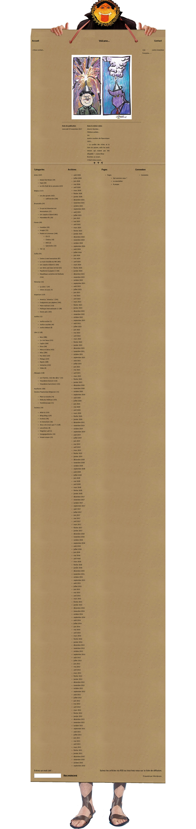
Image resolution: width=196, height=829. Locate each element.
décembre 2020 (79, 385)
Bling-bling (43, 416)
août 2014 (77, 620)
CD (46, 236)
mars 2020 (77, 413)
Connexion (144, 175)
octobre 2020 (78, 391)
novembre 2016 (79, 537)
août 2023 (77, 286)
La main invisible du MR (48, 262)
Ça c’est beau (44, 340)
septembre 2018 (79, 469)
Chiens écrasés (45, 290)
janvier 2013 (78, 679)
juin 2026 (77, 181)
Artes (36, 175)
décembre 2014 (79, 608)
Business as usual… (94, 157)
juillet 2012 (77, 698)
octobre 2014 (78, 614)
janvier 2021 (78, 382)
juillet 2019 (77, 438)
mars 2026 (77, 190)
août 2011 (77, 732)
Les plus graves (45, 196)
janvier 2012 (78, 716)
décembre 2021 (79, 348)
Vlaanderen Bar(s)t (46, 381)
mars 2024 (77, 265)
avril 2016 (77, 559)
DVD (47, 243)
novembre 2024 (79, 240)
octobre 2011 (78, 726)
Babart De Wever (46, 180)
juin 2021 (77, 367)
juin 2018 (77, 478)
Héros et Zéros (45, 350)
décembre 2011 (79, 719)
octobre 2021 (78, 354)
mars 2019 (77, 450)
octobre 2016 (78, 540)
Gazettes (43, 227)
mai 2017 (77, 518)
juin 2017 (77, 515)
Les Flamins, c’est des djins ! (50, 378)
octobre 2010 (78, 763)
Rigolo (42, 362)
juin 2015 (77, 589)
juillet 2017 (77, 512)
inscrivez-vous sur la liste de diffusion (144, 771)
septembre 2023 (79, 283)
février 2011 (78, 750)
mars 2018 (77, 487)
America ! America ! (47, 299)
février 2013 (78, 676)
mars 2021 (77, 376)
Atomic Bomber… (93, 129)
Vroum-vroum (45, 437)
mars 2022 (77, 339)
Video (42, 368)
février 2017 (78, 528)
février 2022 (78, 342)
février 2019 (78, 453)
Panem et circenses (47, 233)
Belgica (36, 191)
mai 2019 (77, 444)
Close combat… (38, 50)
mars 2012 (77, 710)
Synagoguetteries (46, 434)
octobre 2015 (78, 577)
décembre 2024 (79, 237)
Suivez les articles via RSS (111, 771)
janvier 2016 (78, 568)
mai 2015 (77, 593)
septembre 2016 (79, 543)
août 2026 (77, 175)
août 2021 (77, 361)
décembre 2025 (79, 200)
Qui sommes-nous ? (120, 178)
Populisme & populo (47, 271)
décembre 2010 (79, 757)
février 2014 (78, 639)
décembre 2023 (79, 274)
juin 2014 (77, 627)
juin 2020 (77, 404)
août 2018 (77, 472)
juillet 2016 (77, 549)
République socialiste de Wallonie (52, 274)
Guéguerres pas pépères (48, 302)
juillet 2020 (77, 401)
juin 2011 (77, 738)
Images (42, 230)
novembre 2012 (79, 685)
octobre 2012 (78, 688)
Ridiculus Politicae (46, 400)
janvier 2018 (78, 494)
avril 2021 (77, 373)
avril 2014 (77, 633)
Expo (41, 183)
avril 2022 (77, 336)
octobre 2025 (78, 206)
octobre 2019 (78, 429)
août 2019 (77, 435)
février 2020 (78, 416)
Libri (35, 332)
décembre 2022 (79, 311)
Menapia (37, 373)
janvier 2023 (78, 308)
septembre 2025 (79, 209)
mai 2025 (77, 221)
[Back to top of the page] (98, 164)
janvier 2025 (78, 234)
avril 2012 (77, 707)
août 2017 (77, 509)
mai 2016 (77, 555)
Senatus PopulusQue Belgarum (45, 392)
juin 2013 (77, 664)
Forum (36, 222)
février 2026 (78, 194)
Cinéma (48, 240)
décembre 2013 (79, 645)
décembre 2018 (79, 460)
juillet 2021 (77, 364)
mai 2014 (77, 630)
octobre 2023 (78, 280)
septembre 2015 (79, 580)
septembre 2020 (79, 395)
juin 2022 (77, 330)
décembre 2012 (79, 682)
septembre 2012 (79, 692)
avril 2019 (77, 447)
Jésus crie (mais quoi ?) (48, 425)
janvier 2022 (78, 345)
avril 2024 (77, 262)
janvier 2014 (78, 642)
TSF (41, 249)
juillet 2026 (77, 178)
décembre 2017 (79, 497)
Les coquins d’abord (47, 265)
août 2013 (77, 658)
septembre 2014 (79, 617)
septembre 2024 (79, 246)
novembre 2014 (79, 611)
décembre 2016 (79, 534)
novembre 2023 (79, 277)
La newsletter (118, 181)
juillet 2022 (77, 327)
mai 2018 (77, 481)
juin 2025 (77, 218)
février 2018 (78, 490)
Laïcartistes (44, 428)
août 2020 (77, 398)
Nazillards (37, 389)
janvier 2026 (78, 197)
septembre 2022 (79, 320)
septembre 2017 (79, 506)
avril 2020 (77, 410)
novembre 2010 (79, 760)
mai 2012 (77, 704)
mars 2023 (77, 302)
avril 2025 (77, 224)
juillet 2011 (77, 735)
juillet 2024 (77, 252)
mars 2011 (77, 747)
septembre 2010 (79, 766)
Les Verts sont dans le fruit (49, 268)
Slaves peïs (44, 312)
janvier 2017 (78, 531)
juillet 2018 (77, 475)
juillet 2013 (77, 661)
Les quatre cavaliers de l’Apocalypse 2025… (98, 138)
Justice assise (44, 321)
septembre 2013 (79, 654)
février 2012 (78, 713)
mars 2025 (77, 228)
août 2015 (77, 583)
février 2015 (78, 602)
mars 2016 (77, 562)
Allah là (42, 412)
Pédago (42, 359)
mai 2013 (77, 667)
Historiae (37, 282)
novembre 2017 (79, 500)
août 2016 (77, 546)
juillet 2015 (77, 586)
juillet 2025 (77, 215)
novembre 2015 (79, 574)
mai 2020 (77, 407)
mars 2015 (77, 599)
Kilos (41, 353)
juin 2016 (77, 552)
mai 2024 (77, 259)
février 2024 (78, 268)
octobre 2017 (78, 503)
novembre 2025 (79, 203)
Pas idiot (43, 356)
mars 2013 (77, 673)
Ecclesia (42, 419)
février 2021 (78, 379)
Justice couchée (45, 325)
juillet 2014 (77, 623)
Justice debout (45, 328)
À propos (116, 184)
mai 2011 (77, 741)
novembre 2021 (79, 351)
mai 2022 (77, 333)
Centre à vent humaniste (48, 259)
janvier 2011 (78, 753)
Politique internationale (48, 309)
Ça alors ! (43, 287)
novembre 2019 (79, 426)
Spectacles (49, 246)
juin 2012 (77, 701)
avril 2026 (77, 187)
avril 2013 (77, 670)
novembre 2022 (79, 314)
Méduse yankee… (93, 132)
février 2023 (78, 305)
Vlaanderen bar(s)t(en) (48, 384)
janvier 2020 (78, 419)
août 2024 (77, 249)
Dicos (42, 346)
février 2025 (78, 231)
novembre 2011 (79, 722)
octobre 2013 (78, 651)
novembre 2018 (79, 463)
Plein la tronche (45, 397)
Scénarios (43, 365)
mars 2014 (77, 636)
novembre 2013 (79, 648)
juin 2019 (77, 441)
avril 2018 (77, 484)
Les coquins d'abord (47, 215)
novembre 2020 (79, 388)
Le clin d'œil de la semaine (49, 186)
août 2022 (77, 323)
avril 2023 (77, 299)
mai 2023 (77, 296)
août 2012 (77, 695)
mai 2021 (77, 370)
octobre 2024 (78, 243)
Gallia (36, 254)
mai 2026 (77, 184)
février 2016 (78, 565)
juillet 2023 (77, 289)
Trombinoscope (45, 403)
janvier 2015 (78, 605)
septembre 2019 (79, 432)
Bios (41, 337)
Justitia (36, 317)
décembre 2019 (79, 422)
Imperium (37, 295)
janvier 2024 (78, 271)
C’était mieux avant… (94, 160)
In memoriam (45, 422)
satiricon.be (50, 199)
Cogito (42, 343)
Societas (37, 408)
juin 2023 (77, 292)
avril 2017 (77, 521)
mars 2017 (77, 525)
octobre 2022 (78, 317)
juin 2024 (77, 255)
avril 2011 (77, 744)
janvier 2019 (78, 456)
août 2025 (77, 212)
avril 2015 (77, 596)
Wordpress (157, 776)
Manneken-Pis (45, 218)
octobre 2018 (78, 466)
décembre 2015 (79, 571)
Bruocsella (37, 204)
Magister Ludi (45, 431)
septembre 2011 (79, 729)
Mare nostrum (45, 306)
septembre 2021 (79, 357)
